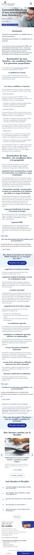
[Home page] (8, 3)
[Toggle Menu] (30, 3)
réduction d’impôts (14, 410)
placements (5, 410)
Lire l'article (6, 249)
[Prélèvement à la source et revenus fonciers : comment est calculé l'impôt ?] (17, 447)
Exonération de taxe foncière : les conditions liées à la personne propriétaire (17, 35)
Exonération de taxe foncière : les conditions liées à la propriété (17, 40)
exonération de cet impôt (20, 68)
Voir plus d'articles (17, 475)
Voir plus (17, 517)
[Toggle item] (3, 488)
